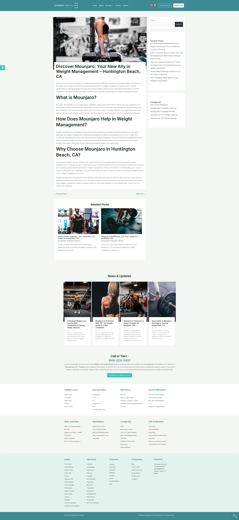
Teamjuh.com (169, 515)
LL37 (149, 403)
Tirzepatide (90, 488)
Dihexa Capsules (69, 438)
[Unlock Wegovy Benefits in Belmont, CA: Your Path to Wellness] (77, 302)
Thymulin (123, 406)
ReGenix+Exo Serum (98, 426)
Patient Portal (68, 470)
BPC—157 (89, 485)
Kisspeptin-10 (96, 403)
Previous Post (60, 194)
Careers (66, 497)
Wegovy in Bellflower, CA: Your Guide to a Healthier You (120, 237)
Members (67, 500)
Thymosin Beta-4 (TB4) (155, 397)
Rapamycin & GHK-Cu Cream (129, 400)
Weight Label (136, 476)
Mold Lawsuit (68, 488)
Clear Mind (95, 438)
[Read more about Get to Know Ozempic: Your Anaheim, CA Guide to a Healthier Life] (78, 221)
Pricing (117, 5)
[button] (2, 67)
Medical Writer (73, 327)
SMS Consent (136, 467)
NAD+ (122, 426)
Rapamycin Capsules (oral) (156, 406)
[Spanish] (155, 5)
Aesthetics (98, 421)
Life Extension (156, 421)
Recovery (125, 389)
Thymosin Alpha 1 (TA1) (126, 397)
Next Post (140, 194)
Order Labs (178, 5)
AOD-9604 (67, 397)
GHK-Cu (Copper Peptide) (72, 426)
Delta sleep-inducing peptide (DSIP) (131, 403)
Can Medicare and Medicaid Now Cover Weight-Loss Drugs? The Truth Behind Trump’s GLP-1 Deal (164, 46)
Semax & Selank (153, 429)
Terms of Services (137, 470)
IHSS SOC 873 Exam (93, 503)
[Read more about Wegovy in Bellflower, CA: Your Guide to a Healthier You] (121, 221)
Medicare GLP (68, 479)
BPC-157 (122, 394)
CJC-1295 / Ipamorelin (98, 409)
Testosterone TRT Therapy (75, 367)
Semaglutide (149, 364)
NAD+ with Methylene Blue (100, 432)
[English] (151, 5)
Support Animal (69, 491)
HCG (93, 400)
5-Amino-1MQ (68, 406)
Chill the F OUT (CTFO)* (127, 441)
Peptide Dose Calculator (71, 506)
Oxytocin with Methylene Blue (157, 435)
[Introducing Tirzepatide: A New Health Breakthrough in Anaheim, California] (162, 302)
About (101, 5)
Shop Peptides (68, 482)
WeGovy (89, 473)
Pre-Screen (68, 464)
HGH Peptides (91, 479)
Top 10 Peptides (69, 485)
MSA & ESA (90, 482)
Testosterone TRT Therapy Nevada (163, 118)
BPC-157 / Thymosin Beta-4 (156, 394)
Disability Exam (91, 494)
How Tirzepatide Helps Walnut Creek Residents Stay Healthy (105, 323)
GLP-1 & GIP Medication (159, 105)
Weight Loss (71, 389)
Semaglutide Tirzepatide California (69, 241)
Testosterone (91, 497)
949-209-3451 (119, 360)
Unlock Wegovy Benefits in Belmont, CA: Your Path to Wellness (77, 323)
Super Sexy (123, 444)
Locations (135, 479)
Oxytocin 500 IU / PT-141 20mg (157, 444)
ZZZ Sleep (123, 438)
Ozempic (90, 464)
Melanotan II (96, 394)
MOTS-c (66, 403)
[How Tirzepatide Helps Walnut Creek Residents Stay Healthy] (105, 302)
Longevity (125, 421)
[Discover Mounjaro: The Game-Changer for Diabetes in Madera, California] (134, 302)
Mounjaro (90, 476)
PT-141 (94, 397)
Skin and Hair (71, 421)
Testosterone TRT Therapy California (164, 115)
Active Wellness (157, 389)
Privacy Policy (136, 473)
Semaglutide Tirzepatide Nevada (162, 111)
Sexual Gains (99, 389)
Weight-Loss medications (103, 364)
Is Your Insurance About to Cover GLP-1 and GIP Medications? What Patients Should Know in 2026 (166, 56)
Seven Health (68, 494)
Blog (133, 464)
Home (95, 5)
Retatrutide (67, 394)
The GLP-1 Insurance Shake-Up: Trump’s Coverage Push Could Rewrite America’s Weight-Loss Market (165, 65)
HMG (93, 406)
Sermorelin (67, 435)
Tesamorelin (68, 400)
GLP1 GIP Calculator (70, 503)
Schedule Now (68, 467)
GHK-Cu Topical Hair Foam (100, 435)
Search (153, 20)
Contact (125, 5)
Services (108, 5)
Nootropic (151, 438)
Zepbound (90, 470)
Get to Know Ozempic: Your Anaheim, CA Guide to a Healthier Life (76, 237)
